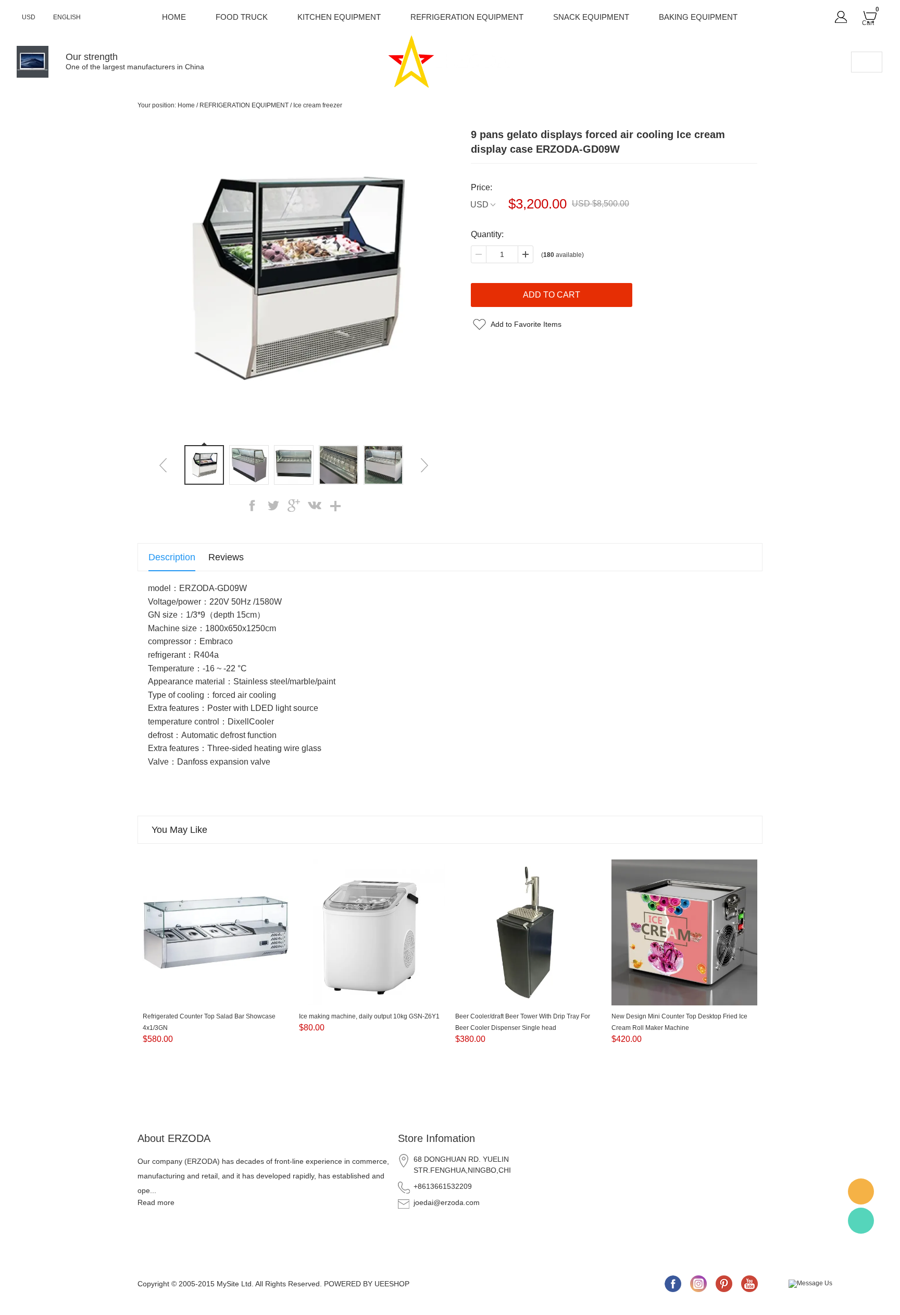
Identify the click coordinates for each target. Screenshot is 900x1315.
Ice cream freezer (317, 105)
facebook (252, 505)
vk (314, 505)
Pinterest (724, 1283)
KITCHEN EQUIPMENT (339, 17)
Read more (156, 1202)
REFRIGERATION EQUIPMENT (466, 17)
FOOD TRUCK (242, 17)
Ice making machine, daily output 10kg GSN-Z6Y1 (369, 1016)
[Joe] (861, 1191)
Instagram (698, 1283)
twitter (272, 505)
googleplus (293, 505)
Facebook (672, 1283)
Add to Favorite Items (526, 324)
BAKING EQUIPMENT (698, 17)
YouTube (749, 1283)
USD (479, 204)
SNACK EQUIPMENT (591, 17)
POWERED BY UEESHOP (366, 1284)
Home (174, 17)
